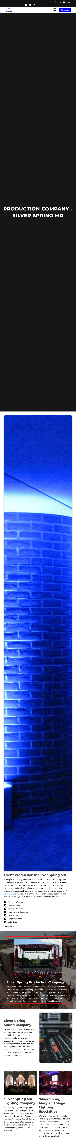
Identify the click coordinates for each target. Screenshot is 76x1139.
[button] (36, 10)
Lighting (13, 1113)
